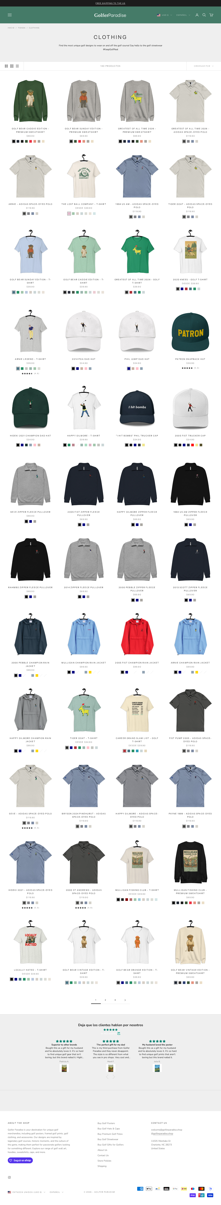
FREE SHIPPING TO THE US (111, 3)
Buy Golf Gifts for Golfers (111, 1144)
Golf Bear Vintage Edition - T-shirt (84, 971)
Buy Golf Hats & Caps (109, 1128)
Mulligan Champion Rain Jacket (83, 662)
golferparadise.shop (163, 1133)
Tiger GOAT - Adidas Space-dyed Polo (190, 206)
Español (182, 15)
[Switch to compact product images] (17, 66)
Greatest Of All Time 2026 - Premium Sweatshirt (137, 130)
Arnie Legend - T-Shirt (30, 359)
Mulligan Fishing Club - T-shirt (137, 890)
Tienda (22, 28)
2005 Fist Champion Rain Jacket (137, 662)
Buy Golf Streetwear (108, 1139)
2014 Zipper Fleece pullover (84, 587)
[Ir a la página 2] (125, 1000)
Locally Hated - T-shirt (30, 970)
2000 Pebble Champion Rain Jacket (31, 664)
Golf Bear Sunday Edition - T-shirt (30, 281)
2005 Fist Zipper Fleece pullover (84, 513)
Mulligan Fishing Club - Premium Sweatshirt (190, 892)
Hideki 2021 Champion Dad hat (30, 435)
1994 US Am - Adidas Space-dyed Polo (137, 206)
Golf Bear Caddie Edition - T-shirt (83, 281)
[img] (110, 1030)
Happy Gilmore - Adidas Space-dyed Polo (137, 815)
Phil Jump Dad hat (137, 359)
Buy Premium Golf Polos (110, 1134)
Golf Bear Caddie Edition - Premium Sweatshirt (30, 130)
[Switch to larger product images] (6, 66)
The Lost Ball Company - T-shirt (83, 204)
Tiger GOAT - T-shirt (84, 738)
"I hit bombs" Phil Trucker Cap (137, 435)
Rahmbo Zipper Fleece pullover (30, 587)
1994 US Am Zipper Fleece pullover (190, 513)
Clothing (34, 28)
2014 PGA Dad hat (84, 359)
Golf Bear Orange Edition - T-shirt (137, 971)
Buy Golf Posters (106, 1123)
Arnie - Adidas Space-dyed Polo (31, 204)
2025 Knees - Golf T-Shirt (190, 279)
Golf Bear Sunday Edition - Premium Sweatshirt (84, 130)
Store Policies (104, 1160)
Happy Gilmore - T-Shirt (83, 435)
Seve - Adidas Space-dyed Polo (30, 813)
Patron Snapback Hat (190, 359)
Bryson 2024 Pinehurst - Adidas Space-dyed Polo (84, 815)
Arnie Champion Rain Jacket (190, 662)
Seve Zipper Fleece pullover (30, 512)
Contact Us (103, 1155)
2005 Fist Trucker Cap (190, 435)
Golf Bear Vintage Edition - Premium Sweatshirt (190, 971)
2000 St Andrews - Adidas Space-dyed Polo (84, 892)
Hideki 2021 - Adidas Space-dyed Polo (31, 892)
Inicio (11, 28)
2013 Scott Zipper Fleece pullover (190, 589)
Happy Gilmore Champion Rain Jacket (30, 740)
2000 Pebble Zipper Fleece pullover (137, 589)
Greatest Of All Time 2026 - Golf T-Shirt (137, 281)
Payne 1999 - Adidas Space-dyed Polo (190, 815)
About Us (102, 1150)
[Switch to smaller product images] (11, 66)
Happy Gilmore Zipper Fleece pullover (137, 513)
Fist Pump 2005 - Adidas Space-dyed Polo (190, 740)
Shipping (102, 1166)
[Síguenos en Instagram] (9, 1177)
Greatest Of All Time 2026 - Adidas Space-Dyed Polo (190, 130)
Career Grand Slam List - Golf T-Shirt (137, 740)
